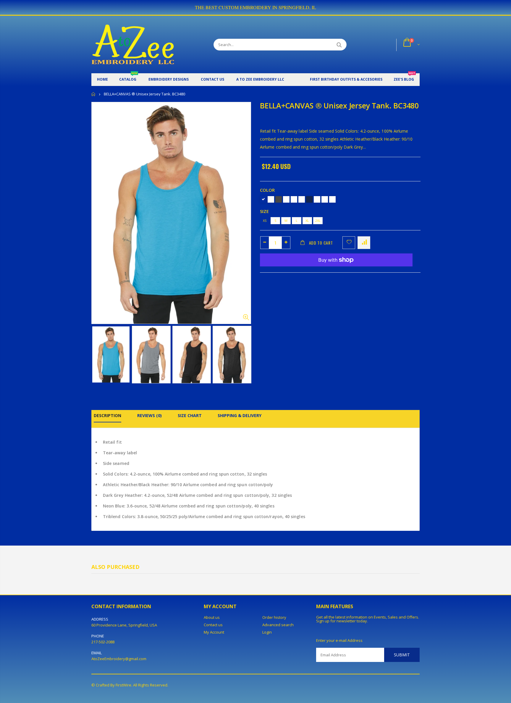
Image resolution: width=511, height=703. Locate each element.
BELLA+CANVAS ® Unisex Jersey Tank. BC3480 (339, 105)
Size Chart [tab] (190, 415)
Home (93, 94)
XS (264, 220)
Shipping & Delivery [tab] (239, 415)
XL (307, 220)
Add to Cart (321, 243)
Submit (402, 655)
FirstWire (123, 685)
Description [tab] (107, 415)
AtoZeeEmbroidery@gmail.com (118, 658)
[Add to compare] (364, 242)
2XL (318, 220)
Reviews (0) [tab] (149, 415)
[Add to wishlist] (348, 242)
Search (339, 44)
